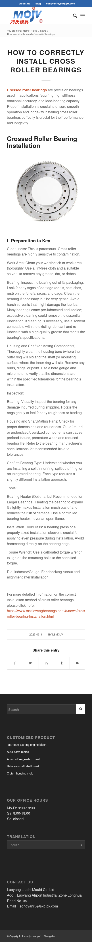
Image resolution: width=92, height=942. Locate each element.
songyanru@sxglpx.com (60, 3)
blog (38, 3)
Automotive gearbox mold (23, 759)
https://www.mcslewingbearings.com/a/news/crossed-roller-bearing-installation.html (49, 613)
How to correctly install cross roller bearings (46, 60)
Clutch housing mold (20, 773)
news (43, 30)
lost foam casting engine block (26, 744)
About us (24, 3)
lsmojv (57, 634)
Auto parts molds (18, 752)
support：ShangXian (44, 936)
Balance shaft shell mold (23, 766)
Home (26, 30)
